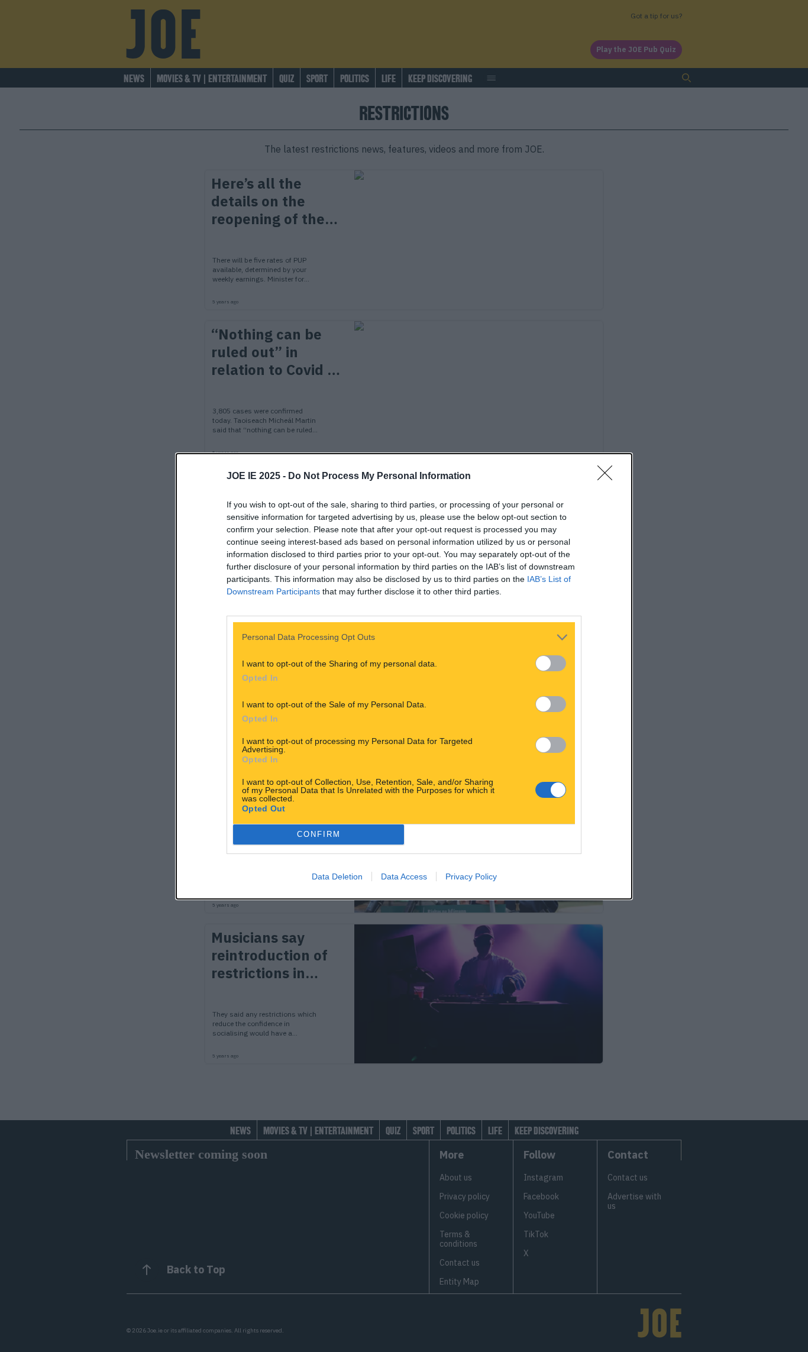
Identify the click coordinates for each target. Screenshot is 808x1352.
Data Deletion (337, 876)
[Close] (608, 476)
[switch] (550, 663)
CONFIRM (319, 834)
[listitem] (404, 637)
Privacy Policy (471, 876)
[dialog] (404, 676)
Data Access (404, 876)
